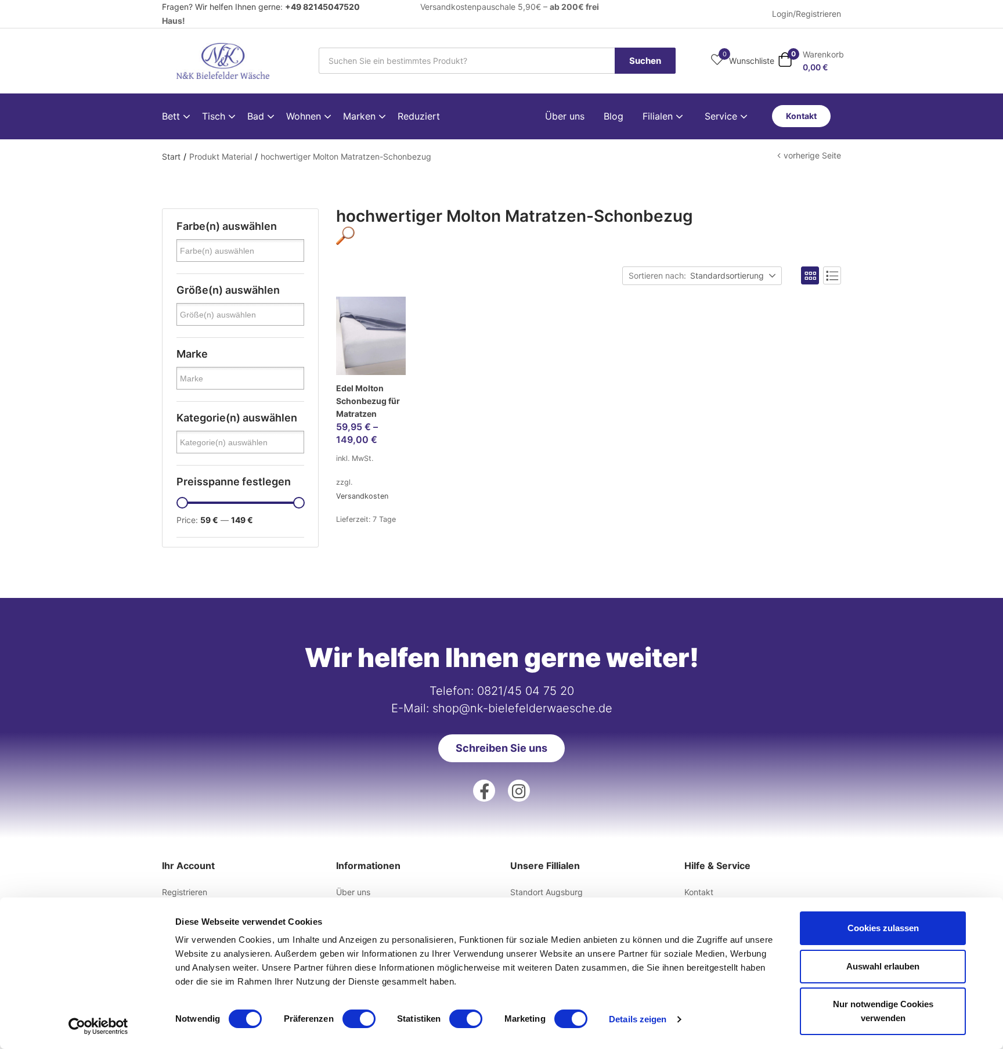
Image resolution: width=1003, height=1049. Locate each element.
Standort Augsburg (546, 892)
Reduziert (419, 116)
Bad (257, 116)
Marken (360, 116)
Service (722, 116)
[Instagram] (519, 791)
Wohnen (305, 116)
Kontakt (698, 892)
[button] (811, 60)
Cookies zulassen (883, 928)
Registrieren (184, 892)
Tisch (215, 116)
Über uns (565, 116)
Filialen (659, 116)
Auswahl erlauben (882, 966)
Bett (172, 116)
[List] (832, 275)
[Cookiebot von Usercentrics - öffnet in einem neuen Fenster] (98, 1026)
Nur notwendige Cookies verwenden (883, 1011)
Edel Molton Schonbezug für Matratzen (368, 401)
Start (171, 156)
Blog (613, 116)
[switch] (359, 1019)
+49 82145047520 (322, 7)
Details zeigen (637, 1019)
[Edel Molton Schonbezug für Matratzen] (371, 336)
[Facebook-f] (484, 791)
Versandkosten (362, 496)
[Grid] (810, 275)
